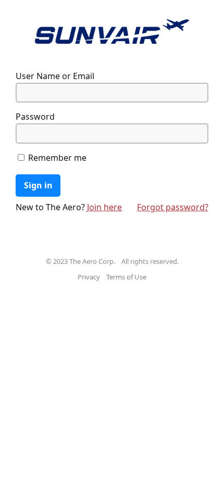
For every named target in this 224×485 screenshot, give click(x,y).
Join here (104, 207)
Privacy (89, 277)
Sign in (38, 185)
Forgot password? (172, 207)
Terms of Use (126, 277)
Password (35, 116)
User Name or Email (55, 76)
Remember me (56, 157)
